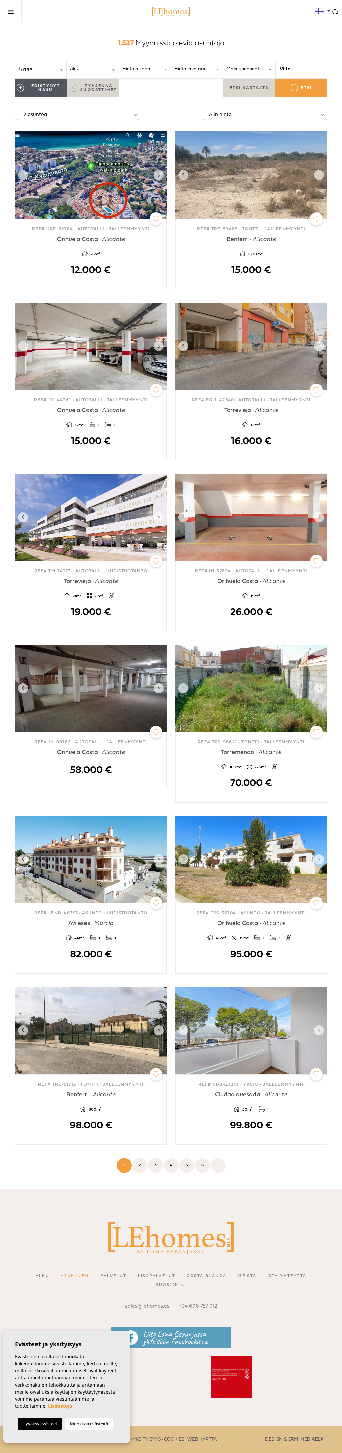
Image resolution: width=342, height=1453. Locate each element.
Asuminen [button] (75, 1276)
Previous (21, 175)
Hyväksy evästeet (39, 1424)
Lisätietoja (60, 1406)
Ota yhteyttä (287, 1276)
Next (160, 175)
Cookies (174, 1439)
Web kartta (202, 1439)
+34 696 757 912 (198, 1306)
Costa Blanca (206, 1276)
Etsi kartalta (249, 88)
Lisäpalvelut (157, 1276)
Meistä (247, 1276)
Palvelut (113, 1276)
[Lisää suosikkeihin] (156, 218)
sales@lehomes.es (147, 1306)
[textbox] (43, 69)
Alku (43, 1276)
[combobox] (41, 69)
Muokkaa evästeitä (89, 1424)
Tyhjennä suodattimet (98, 88)
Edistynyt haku (45, 88)
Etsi (306, 88)
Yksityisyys (147, 1439)
